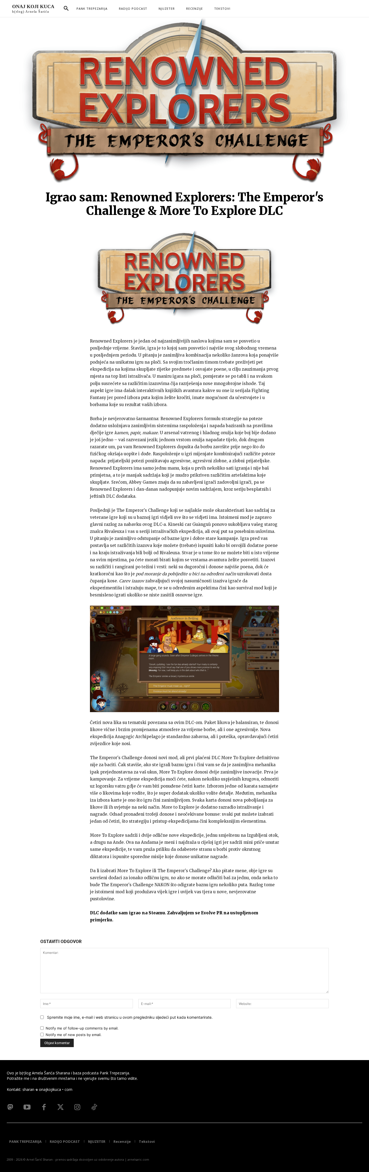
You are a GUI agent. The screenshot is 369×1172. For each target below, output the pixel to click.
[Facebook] (43, 1107)
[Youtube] (27, 1107)
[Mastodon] (10, 1107)
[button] (66, 8)
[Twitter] (60, 1107)
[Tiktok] (94, 1107)
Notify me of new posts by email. (74, 1034)
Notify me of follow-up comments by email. (82, 1028)
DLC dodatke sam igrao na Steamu (127, 912)
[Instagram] (77, 1107)
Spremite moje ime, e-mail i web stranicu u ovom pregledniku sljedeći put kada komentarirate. (130, 1017)
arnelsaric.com (138, 1159)
